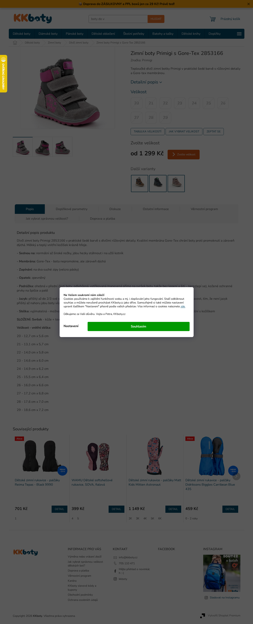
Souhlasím (138, 326)
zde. (183, 306)
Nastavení (71, 326)
